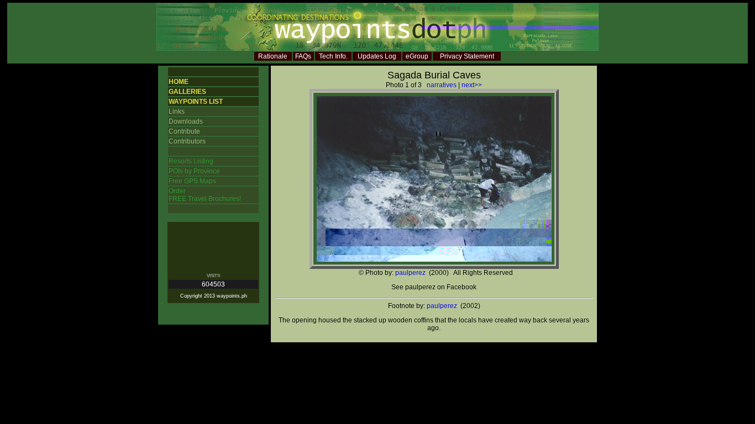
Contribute (184, 131)
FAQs (303, 56)
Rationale (272, 56)
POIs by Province (194, 171)
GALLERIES (187, 92)
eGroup (417, 56)
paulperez (410, 273)
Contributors (187, 141)
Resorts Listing (191, 161)
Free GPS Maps (192, 181)
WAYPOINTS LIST (196, 101)
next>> (472, 85)
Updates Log (377, 56)
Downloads (186, 121)
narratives (442, 85)
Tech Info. (333, 56)
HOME (178, 82)
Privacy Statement (467, 56)
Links (177, 111)
